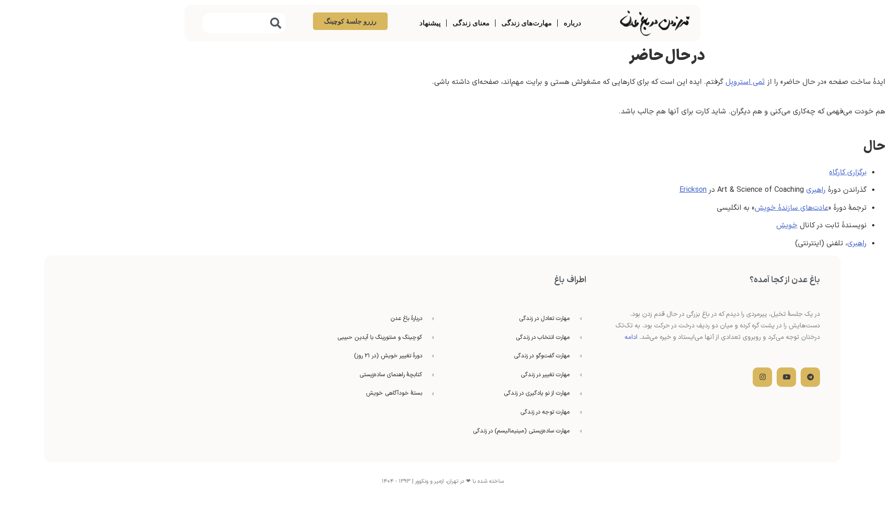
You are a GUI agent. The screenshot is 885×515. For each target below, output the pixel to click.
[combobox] (244, 23)
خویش (786, 225)
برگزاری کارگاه (848, 172)
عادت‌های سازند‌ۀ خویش (791, 207)
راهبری (816, 189)
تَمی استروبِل (745, 82)
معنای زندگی (471, 23)
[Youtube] (786, 377)
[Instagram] (762, 377)
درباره (572, 23)
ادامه (631, 337)
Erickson (693, 189)
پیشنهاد (430, 23)
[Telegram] (810, 377)
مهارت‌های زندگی (527, 23)
